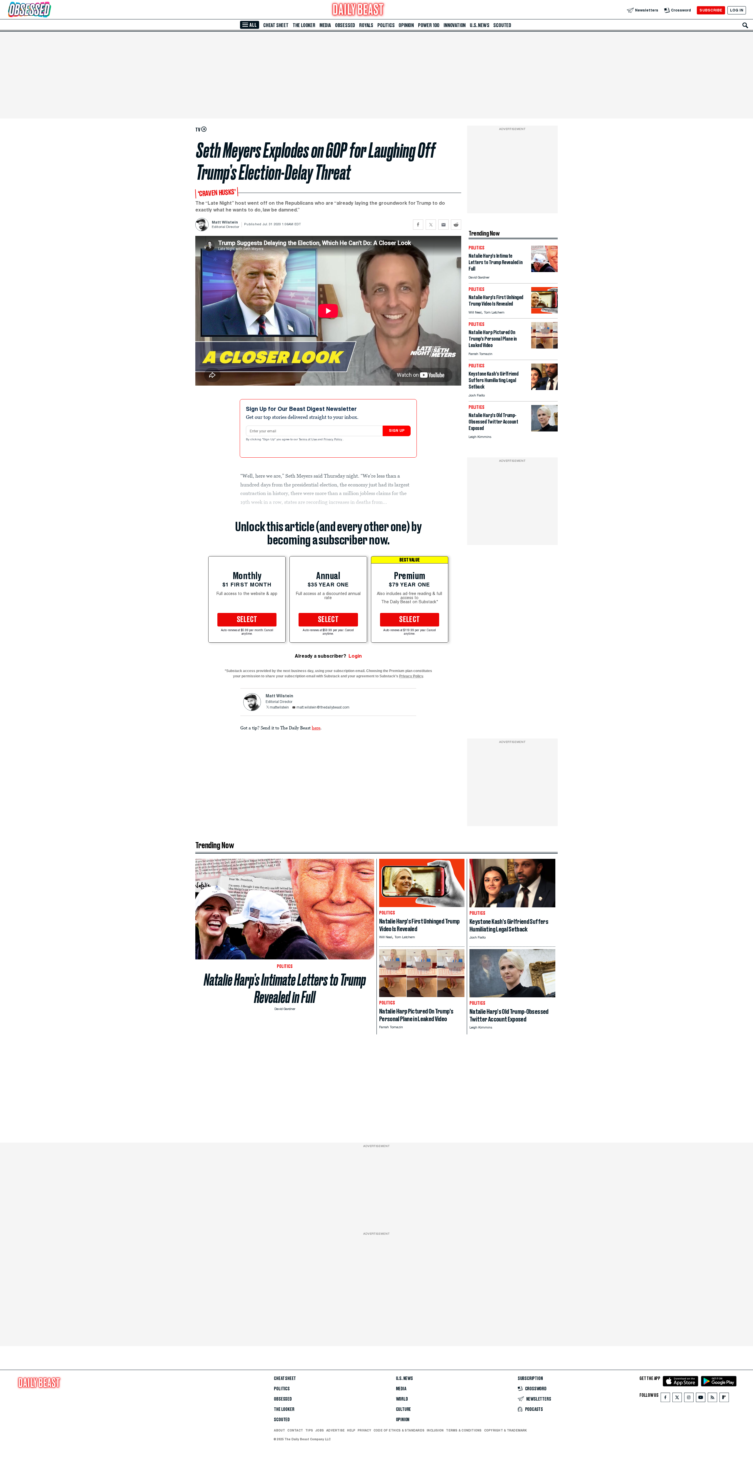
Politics (385, 25)
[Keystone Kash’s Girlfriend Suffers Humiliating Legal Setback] (544, 388)
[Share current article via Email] (443, 224)
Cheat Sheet (276, 25)
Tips (309, 1430)
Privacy (364, 1430)
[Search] (745, 25)
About (279, 1430)
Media (325, 25)
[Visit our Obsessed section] (48, 10)
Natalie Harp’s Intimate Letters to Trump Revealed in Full (285, 988)
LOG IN (736, 10)
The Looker (304, 25)
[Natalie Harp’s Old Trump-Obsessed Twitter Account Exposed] (544, 429)
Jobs (319, 1430)
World (402, 1399)
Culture (403, 1409)
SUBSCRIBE (710, 10)
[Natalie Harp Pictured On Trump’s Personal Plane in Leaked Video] (544, 346)
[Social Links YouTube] (700, 1399)
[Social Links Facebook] (665, 1399)
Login (355, 656)
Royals (366, 25)
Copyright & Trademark (505, 1430)
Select (247, 620)
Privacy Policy (333, 439)
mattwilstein (279, 707)
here (316, 727)
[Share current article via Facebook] (418, 224)
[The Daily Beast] (358, 10)
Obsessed (345, 25)
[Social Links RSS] (712, 1399)
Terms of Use (308, 439)
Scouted (502, 25)
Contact (295, 1430)
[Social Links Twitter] (677, 1399)
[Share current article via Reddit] (456, 224)
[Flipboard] (724, 1399)
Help (351, 1430)
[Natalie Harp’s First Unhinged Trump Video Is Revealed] (544, 311)
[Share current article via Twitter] (431, 224)
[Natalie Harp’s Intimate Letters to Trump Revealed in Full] (544, 270)
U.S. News (479, 25)
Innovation (455, 25)
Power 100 (428, 25)
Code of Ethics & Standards (399, 1430)
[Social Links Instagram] (689, 1399)
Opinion (406, 25)
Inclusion (435, 1430)
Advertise (335, 1430)
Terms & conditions (464, 1430)
